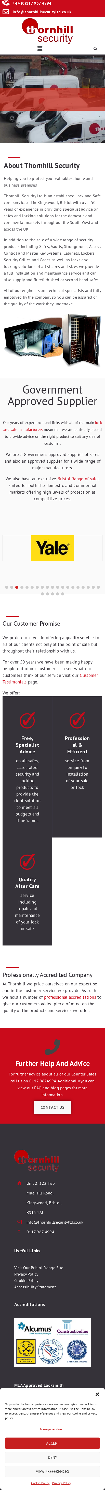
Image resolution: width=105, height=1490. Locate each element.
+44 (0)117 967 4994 (32, 3)
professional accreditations (70, 997)
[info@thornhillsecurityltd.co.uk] (6, 12)
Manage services (51, 1429)
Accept (52, 1443)
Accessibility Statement (35, 1286)
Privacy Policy (61, 1483)
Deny (52, 1457)
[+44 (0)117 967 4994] (6, 3)
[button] (97, 1394)
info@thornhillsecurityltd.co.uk (42, 11)
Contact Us (52, 1107)
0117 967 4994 (40, 1231)
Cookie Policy (40, 1483)
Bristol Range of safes (79, 479)
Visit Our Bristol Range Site (38, 1267)
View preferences (52, 1471)
